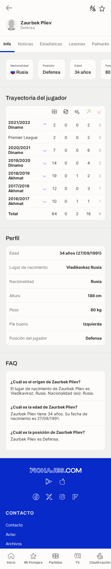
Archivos (14, 543)
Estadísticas (51, 43)
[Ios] (62, 481)
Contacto (14, 525)
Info (7, 43)
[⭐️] (101, 8)
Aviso (10, 534)
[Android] (49, 481)
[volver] (9, 8)
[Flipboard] (75, 496)
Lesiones (77, 43)
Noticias (25, 43)
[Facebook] (36, 496)
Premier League (23, 137)
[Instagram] (62, 496)
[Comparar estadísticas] (92, 8)
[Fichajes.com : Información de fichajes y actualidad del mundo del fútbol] (55, 470)
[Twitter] (49, 496)
